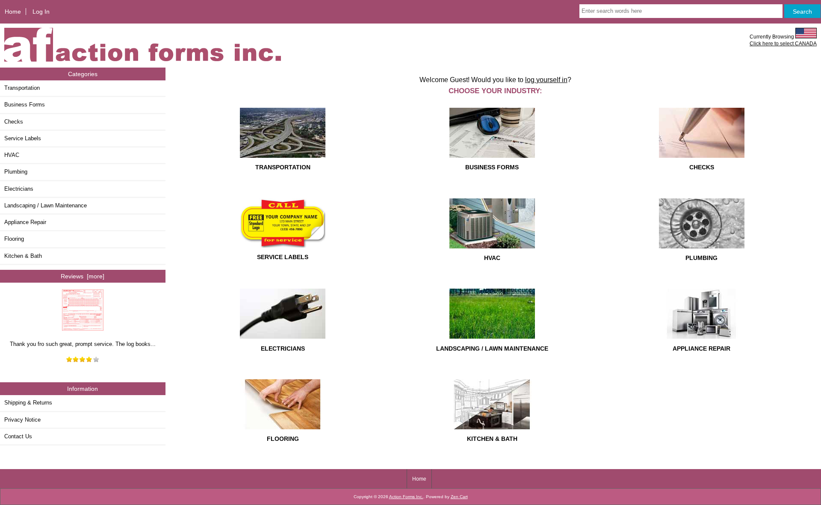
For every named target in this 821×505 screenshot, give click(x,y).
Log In (41, 11)
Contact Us (18, 436)
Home (13, 11)
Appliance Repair (25, 222)
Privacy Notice (22, 419)
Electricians (18, 189)
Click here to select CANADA (783, 43)
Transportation (22, 88)
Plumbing (15, 171)
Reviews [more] (82, 276)
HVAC (11, 155)
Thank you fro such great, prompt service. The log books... (83, 344)
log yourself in (546, 79)
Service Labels (22, 138)
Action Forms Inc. (406, 496)
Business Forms (24, 104)
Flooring (14, 239)
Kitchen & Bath (23, 256)
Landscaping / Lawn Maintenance (45, 205)
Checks (13, 121)
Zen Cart (459, 496)
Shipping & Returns (28, 402)
